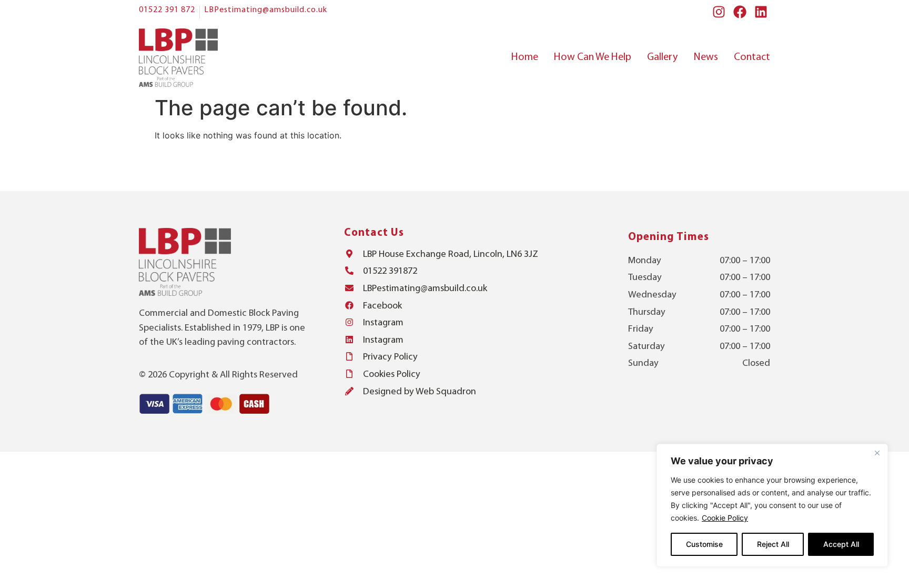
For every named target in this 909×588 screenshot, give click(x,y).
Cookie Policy (725, 517)
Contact (752, 57)
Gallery (662, 57)
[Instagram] (719, 12)
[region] (772, 505)
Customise (704, 544)
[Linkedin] (761, 12)
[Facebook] (740, 12)
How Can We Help (592, 57)
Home (524, 57)
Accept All (841, 544)
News (705, 57)
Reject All (773, 544)
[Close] (877, 452)
